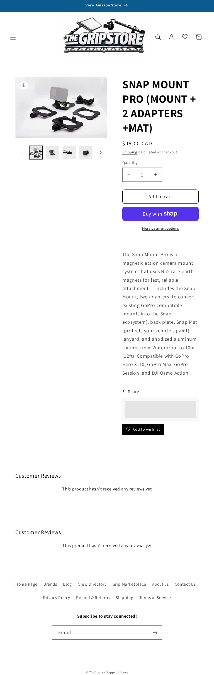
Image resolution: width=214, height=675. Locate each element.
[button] (13, 37)
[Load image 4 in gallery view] (86, 152)
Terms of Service (155, 597)
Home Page (26, 584)
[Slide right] (101, 152)
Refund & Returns (93, 597)
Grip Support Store (113, 672)
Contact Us (185, 584)
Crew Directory (92, 584)
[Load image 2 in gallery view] (52, 152)
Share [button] (133, 391)
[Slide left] (21, 152)
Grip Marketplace (130, 584)
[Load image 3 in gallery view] (69, 152)
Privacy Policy (56, 597)
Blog (67, 584)
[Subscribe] (155, 632)
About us (160, 584)
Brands (50, 584)
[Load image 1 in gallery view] (36, 152)
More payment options (160, 228)
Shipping (129, 152)
